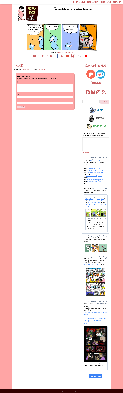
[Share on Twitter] (62, 56)
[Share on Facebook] (57, 56)
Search (84, 98)
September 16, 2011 (28, 69)
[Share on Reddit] (67, 56)
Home (75, 2)
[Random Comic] (43, 56)
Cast (89, 2)
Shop (103, 2)
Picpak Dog (86, 152)
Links (109, 2)
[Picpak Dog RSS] (103, 91)
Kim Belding (41, 69)
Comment (20, 82)
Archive (95, 2)
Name (19, 94)
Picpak (66, 52)
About (82, 2)
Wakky (71, 52)
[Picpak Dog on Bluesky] (93, 91)
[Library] (38, 56)
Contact (117, 2)
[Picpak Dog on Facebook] (88, 91)
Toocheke (82, 391)
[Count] (47, 56)
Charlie (60, 52)
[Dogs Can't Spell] (34, 56)
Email (18, 100)
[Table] (51, 56)
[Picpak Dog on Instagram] (98, 91)
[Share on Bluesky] (72, 56)
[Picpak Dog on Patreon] (90, 74)
